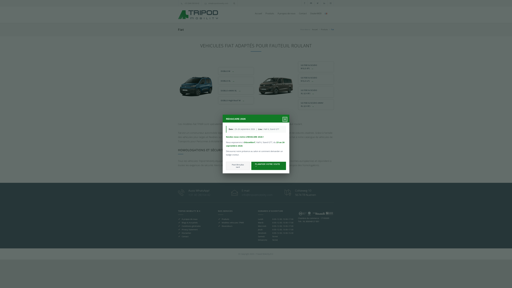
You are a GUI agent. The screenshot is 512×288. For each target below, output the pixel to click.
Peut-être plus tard (238, 165)
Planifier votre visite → (267, 165)
